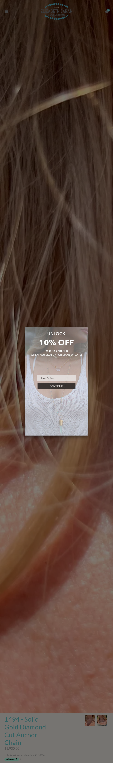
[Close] (87, 327)
